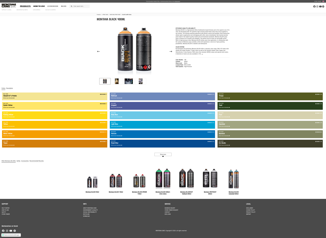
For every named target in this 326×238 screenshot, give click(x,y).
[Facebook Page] (314, 6)
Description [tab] (9, 88)
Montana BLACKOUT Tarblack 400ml (186, 193)
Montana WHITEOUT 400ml (210, 193)
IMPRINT (248, 214)
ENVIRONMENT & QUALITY (90, 210)
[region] (134, 55)
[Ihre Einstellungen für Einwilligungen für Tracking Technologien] (11, 235)
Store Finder (317, 1)
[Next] (170, 51)
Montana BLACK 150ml (116, 192)
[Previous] (98, 51)
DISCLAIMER (249, 208)
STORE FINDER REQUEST (171, 210)
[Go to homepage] (10, 5)
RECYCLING (86, 214)
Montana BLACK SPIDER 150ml (139, 193)
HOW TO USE (5, 210)
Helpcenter (177, 1)
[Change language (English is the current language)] (323, 1)
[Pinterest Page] (323, 6)
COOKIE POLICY (250, 210)
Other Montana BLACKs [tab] (9, 161)
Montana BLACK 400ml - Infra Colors (163, 193)
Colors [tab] (3, 88)
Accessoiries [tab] (25, 161)
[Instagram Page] (317, 6)
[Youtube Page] (320, 6)
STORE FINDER (6, 214)
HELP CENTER (5, 208)
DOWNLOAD (86, 216)
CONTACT (167, 212)
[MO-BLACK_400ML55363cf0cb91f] (134, 51)
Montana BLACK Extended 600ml (234, 193)
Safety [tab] (18, 161)
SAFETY (4, 212)
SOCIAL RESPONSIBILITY (90, 212)
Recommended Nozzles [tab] (37, 161)
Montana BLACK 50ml (92, 192)
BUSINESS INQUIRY (170, 208)
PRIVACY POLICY (250, 212)
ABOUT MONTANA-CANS (89, 208)
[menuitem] (25, 6)
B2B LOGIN (168, 214)
